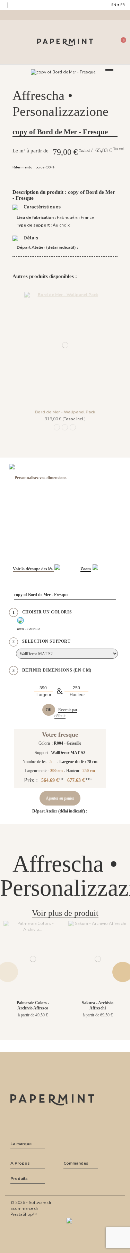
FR (122, 4)
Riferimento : (23, 167)
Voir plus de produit (65, 913)
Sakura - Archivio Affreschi (97, 1005)
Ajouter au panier (60, 798)
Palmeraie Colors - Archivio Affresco (33, 1005)
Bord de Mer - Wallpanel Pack (65, 412)
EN (113, 4)
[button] (65, 79)
